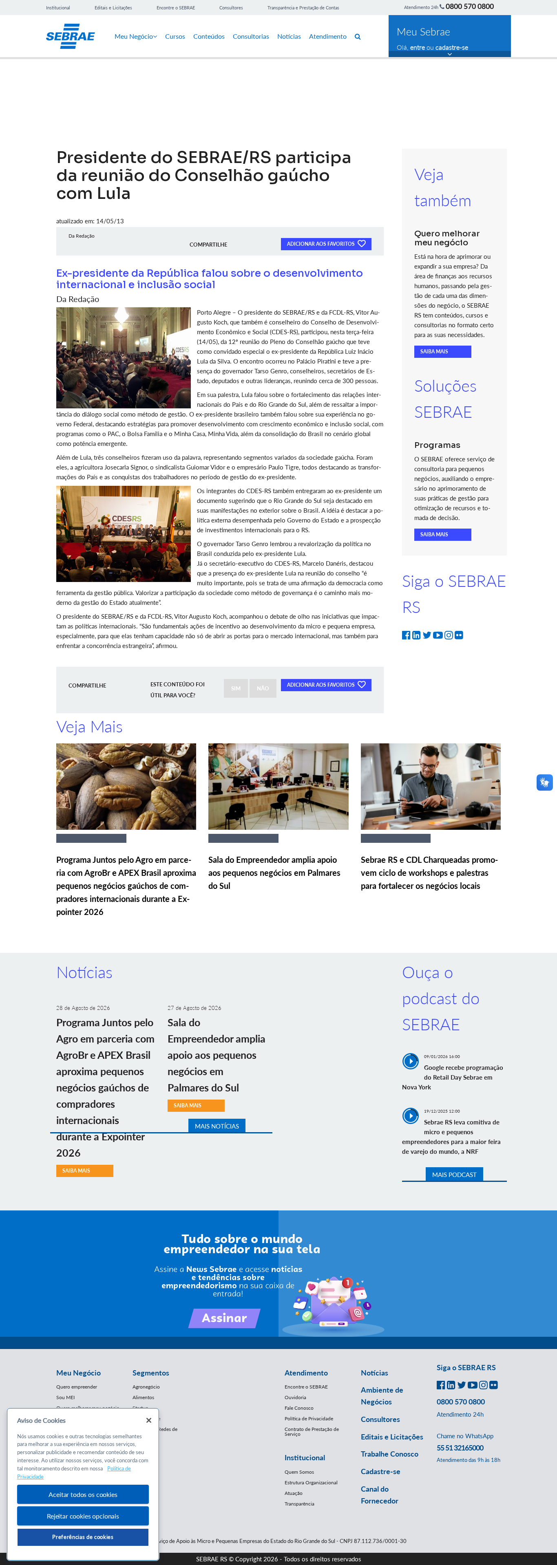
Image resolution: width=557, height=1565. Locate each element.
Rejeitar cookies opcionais (83, 1516)
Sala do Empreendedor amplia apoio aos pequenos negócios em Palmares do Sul (274, 873)
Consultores (231, 7)
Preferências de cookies (82, 1537)
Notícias (289, 36)
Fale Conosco (299, 1408)
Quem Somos (299, 1472)
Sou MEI (65, 1397)
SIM (236, 688)
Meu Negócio (134, 36)
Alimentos (143, 1397)
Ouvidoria (295, 1397)
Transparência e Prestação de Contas (303, 7)
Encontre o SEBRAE (176, 7)
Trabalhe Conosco (389, 1453)
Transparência (299, 1504)
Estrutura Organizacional (311, 1482)
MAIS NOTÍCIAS (217, 1126)
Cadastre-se (380, 1471)
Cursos (175, 36)
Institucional (58, 7)
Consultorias (251, 36)
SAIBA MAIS (434, 351)
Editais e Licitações (113, 7)
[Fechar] (149, 1420)
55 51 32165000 (460, 1447)
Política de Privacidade (309, 1418)
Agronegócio (146, 1387)
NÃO (263, 688)
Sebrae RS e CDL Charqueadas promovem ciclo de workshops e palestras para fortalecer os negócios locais (429, 873)
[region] (83, 1484)
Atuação (294, 1493)
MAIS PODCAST (454, 1174)
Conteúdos (209, 36)
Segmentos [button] (151, 1372)
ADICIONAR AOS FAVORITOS (321, 244)
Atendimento (328, 36)
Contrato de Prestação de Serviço (312, 1431)
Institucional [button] (305, 1457)
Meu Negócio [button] (78, 1372)
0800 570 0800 (470, 6)
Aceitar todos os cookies (83, 1494)
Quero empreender (76, 1387)
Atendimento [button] (306, 1372)
